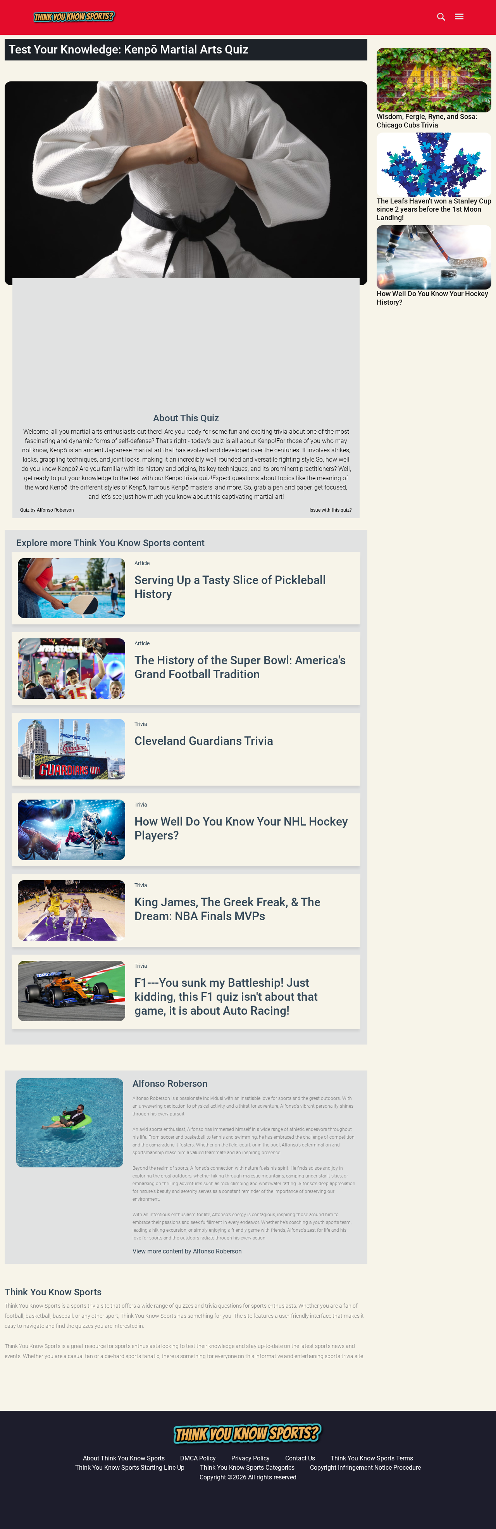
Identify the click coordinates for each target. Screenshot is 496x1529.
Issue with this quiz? (331, 510)
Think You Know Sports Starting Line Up (129, 1467)
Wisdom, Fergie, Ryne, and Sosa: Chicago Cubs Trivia (427, 120)
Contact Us (300, 1458)
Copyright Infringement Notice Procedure (365, 1467)
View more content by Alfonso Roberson (187, 1251)
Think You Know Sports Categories (247, 1467)
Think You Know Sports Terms (372, 1458)
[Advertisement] (186, 344)
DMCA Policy (198, 1458)
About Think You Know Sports (124, 1458)
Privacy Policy (250, 1458)
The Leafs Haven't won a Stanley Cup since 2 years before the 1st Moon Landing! (434, 209)
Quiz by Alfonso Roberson (47, 510)
